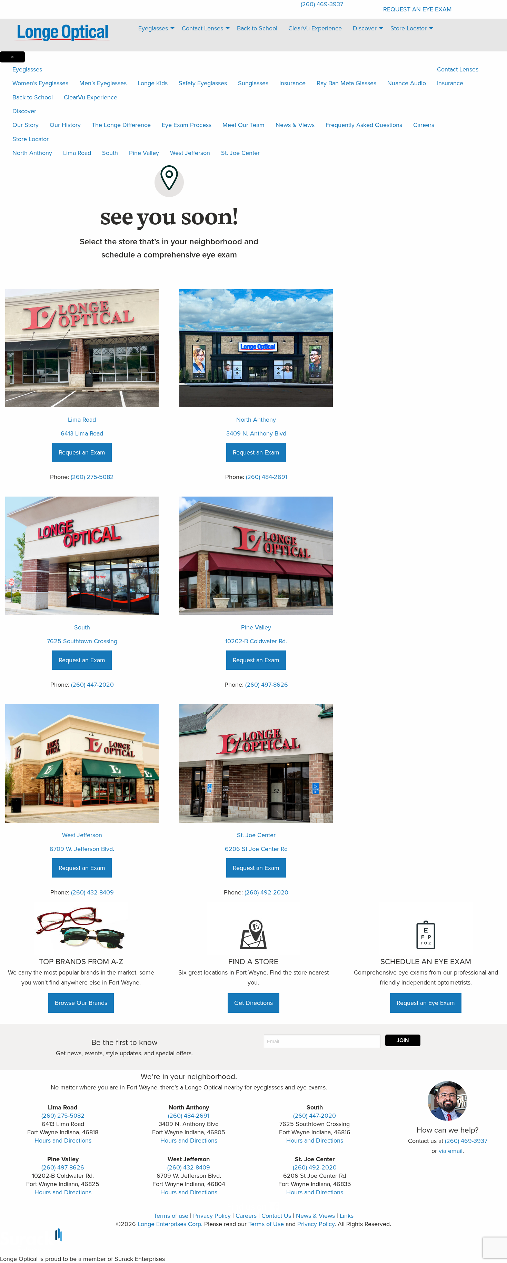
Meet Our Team (243, 124)
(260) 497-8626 (266, 684)
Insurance (292, 83)
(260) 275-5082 (92, 476)
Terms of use (171, 1215)
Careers (423, 124)
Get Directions (253, 1002)
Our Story (25, 124)
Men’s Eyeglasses (103, 83)
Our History (65, 124)
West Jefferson (190, 152)
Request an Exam (82, 452)
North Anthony (32, 152)
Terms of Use (266, 1224)
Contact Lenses (457, 69)
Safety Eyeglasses (203, 83)
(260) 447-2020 (92, 684)
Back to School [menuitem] (257, 28)
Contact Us (276, 1215)
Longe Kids (153, 83)
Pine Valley (144, 152)
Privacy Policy (212, 1215)
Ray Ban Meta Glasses (346, 83)
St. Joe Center (240, 152)
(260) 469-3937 (466, 1140)
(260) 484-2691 (266, 476)
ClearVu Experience (90, 97)
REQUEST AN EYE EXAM (417, 9)
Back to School (32, 97)
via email (451, 1150)
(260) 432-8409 (92, 892)
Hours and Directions (62, 1140)
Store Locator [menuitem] (408, 28)
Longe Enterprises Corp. (170, 1224)
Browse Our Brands (81, 1002)
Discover (24, 111)
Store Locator (30, 139)
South (110, 152)
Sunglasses (253, 83)
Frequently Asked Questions (364, 124)
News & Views (295, 124)
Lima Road (77, 152)
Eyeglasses (27, 69)
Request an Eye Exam (426, 1002)
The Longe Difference (121, 124)
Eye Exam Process (186, 124)
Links (347, 1215)
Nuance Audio (406, 83)
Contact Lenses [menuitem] (202, 28)
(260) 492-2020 (266, 892)
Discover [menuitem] (365, 28)
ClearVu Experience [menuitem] (315, 28)
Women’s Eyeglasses (40, 83)
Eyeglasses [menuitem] (153, 28)
